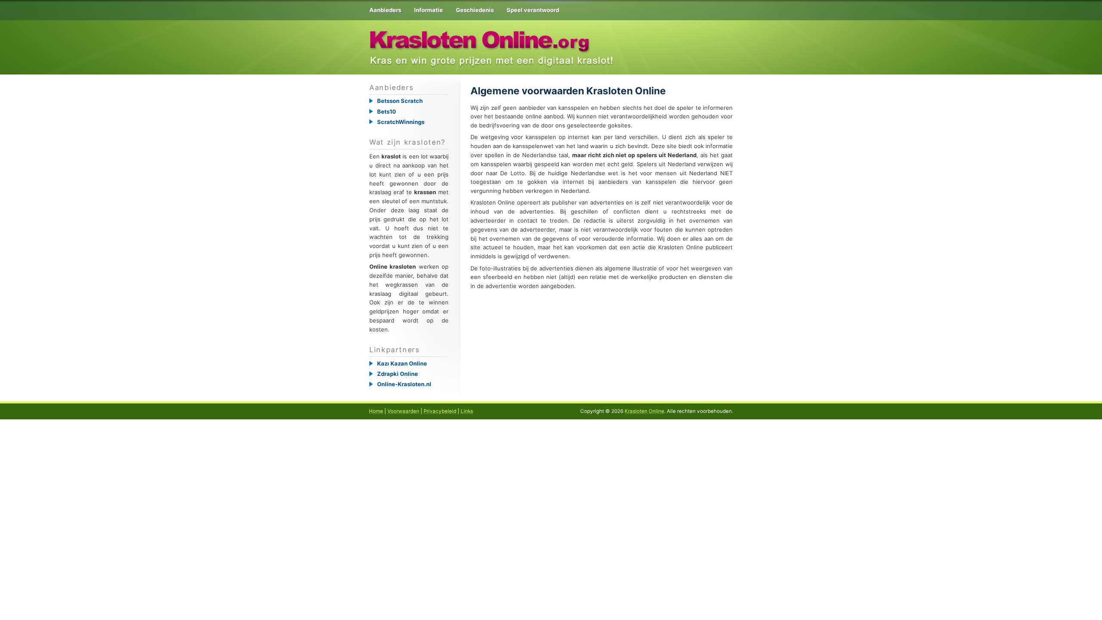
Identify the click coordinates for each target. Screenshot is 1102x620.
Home (376, 411)
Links (467, 411)
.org (480, 36)
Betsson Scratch (400, 100)
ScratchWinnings (400, 121)
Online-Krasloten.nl (404, 384)
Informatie (428, 9)
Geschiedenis (475, 9)
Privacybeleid (440, 411)
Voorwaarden (403, 411)
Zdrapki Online (397, 373)
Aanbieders (385, 9)
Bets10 (386, 111)
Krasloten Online (644, 411)
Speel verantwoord (533, 9)
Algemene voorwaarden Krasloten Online (568, 90)
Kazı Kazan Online (402, 363)
